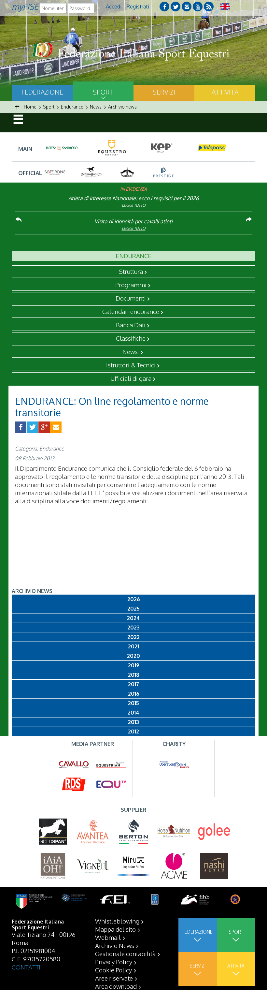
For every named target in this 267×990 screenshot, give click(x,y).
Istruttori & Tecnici (131, 365)
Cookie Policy (113, 970)
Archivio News (114, 945)
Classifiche (131, 338)
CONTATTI (26, 967)
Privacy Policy (113, 962)
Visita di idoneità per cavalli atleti (133, 221)
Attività (225, 92)
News (130, 351)
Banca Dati (131, 325)
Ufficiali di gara (130, 378)
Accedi (113, 6)
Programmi (131, 284)
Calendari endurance (130, 311)
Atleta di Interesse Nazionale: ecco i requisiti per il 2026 (133, 198)
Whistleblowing (117, 921)
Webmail (108, 937)
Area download (116, 986)
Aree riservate (114, 978)
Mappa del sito (115, 929)
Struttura (131, 271)
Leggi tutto (134, 205)
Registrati (138, 6)
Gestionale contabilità (125, 953)
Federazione (42, 92)
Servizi (164, 92)
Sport (103, 92)
